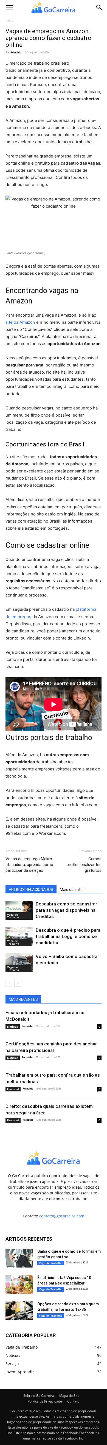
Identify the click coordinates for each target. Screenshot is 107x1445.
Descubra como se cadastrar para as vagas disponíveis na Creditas (66, 910)
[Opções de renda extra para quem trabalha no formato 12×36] (19, 1310)
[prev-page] (8, 983)
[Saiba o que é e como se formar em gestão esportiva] (19, 1258)
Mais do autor (72, 889)
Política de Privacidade (45, 1401)
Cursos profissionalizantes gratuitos (84, 864)
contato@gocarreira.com (61, 1215)
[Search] (99, 7)
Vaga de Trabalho (13, 916)
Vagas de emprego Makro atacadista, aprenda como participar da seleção (29, 864)
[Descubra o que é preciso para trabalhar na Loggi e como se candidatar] (19, 936)
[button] (9, 7)
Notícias (12, 1026)
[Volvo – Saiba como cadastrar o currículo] (19, 962)
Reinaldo (15, 52)
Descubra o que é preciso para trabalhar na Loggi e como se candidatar (68, 936)
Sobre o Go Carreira (38, 1395)
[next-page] (17, 983)
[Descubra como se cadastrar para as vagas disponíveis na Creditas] (19, 910)
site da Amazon (20, 322)
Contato (73, 1401)
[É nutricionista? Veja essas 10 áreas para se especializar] (19, 1284)
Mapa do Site (69, 1395)
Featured (13, 1089)
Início (9, 20)
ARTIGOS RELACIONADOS (31, 889)
